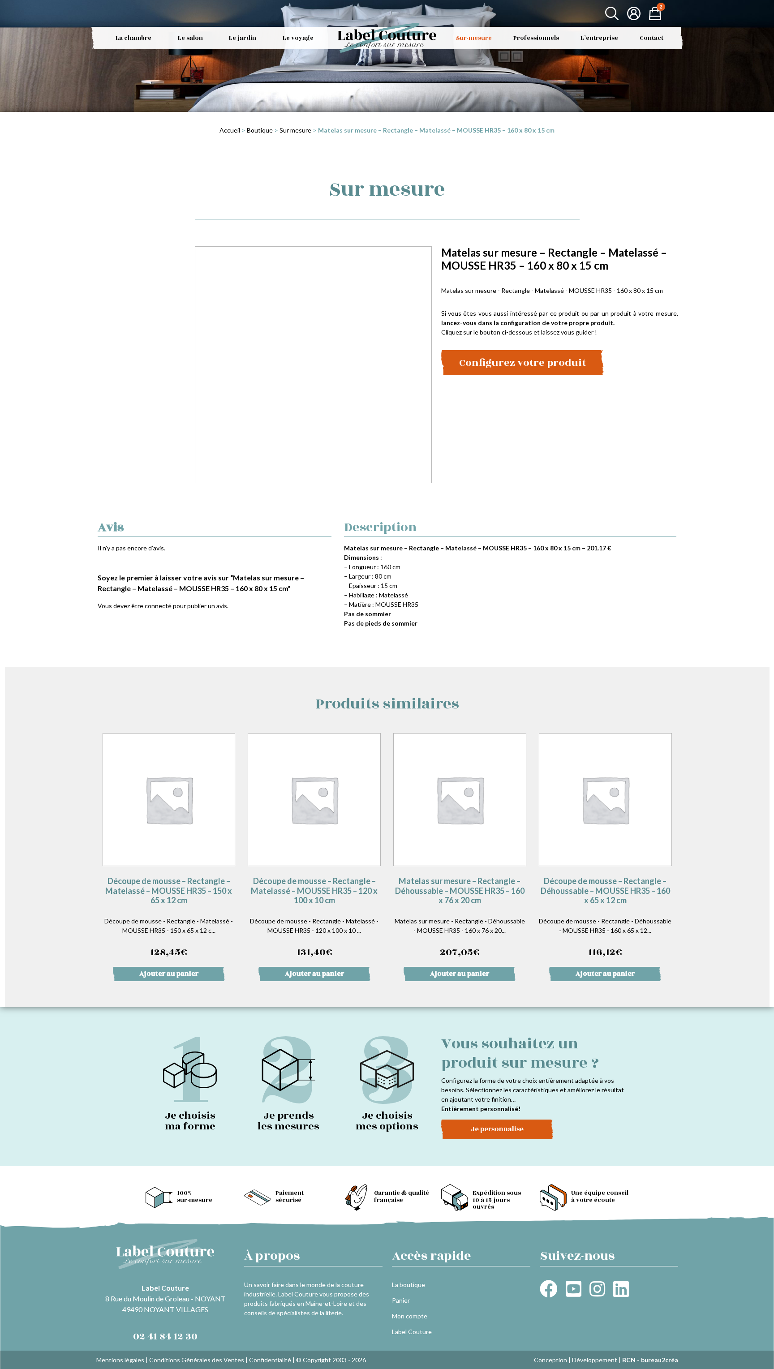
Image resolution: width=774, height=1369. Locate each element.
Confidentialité (270, 1360)
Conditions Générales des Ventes (196, 1360)
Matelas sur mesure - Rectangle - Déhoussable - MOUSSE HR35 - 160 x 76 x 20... (460, 918)
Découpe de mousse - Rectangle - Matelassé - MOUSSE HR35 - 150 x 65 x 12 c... (168, 918)
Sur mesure (295, 130)
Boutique (260, 130)
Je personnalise (497, 1129)
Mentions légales (120, 1360)
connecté (158, 605)
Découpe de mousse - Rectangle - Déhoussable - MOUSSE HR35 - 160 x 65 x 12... (605, 918)
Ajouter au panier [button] (168, 974)
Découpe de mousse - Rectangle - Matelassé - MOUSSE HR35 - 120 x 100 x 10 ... (314, 918)
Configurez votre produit (522, 362)
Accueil (229, 130)
